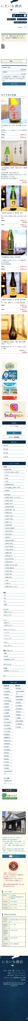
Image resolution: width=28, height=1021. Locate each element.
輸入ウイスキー (8, 615)
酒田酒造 (6, 694)
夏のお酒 (5, 449)
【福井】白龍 (8, 574)
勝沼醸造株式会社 (8, 781)
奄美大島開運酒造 (20, 692)
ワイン (5, 620)
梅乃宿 (6, 656)
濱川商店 (6, 753)
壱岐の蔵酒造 (19, 721)
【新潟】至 (8, 537)
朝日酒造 (18, 688)
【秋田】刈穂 (8, 512)
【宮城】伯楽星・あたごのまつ (13, 497)
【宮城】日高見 (9, 500)
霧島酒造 (18, 714)
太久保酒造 (19, 705)
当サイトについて (22, 19)
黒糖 (5, 604)
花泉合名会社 (7, 740)
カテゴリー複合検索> (14, 437)
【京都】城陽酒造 (9, 568)
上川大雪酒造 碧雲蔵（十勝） (13, 487)
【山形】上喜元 (9, 515)
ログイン (15, 12)
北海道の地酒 (7, 469)
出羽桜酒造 (7, 710)
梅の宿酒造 (7, 716)
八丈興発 (18, 727)
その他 (6, 481)
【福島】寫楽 (8, 577)
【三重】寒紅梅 (9, 549)
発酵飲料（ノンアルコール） (11, 670)
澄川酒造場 (7, 725)
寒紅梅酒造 (7, 749)
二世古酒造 (7, 731)
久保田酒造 (7, 691)
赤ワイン (6, 642)
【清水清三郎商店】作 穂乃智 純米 (12, 213)
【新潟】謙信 (8, 534)
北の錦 (6, 478)
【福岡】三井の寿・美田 (11, 565)
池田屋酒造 (7, 743)
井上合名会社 (7, 722)
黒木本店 (18, 711)
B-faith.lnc (21, 984)
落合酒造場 (19, 708)
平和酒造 (6, 719)
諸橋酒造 (6, 706)
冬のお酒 (5, 456)
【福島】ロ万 (8, 522)
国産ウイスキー (8, 612)
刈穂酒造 (6, 703)
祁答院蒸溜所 (19, 699)
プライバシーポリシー (20, 975)
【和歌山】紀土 (9, 555)
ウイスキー (6, 609)
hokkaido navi (14, 985)
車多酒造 (6, 765)
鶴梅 (5, 653)
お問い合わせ (14, 83)
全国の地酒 (7, 494)
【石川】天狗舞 (9, 546)
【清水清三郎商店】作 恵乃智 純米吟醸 (13, 299)
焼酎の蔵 (17, 685)
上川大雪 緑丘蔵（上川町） (12, 472)
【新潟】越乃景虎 (9, 540)
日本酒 (5, 466)
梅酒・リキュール (7, 650)
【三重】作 (8, 583)
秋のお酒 (5, 453)
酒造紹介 (23, 979)
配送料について (11, 19)
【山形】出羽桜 (9, 519)
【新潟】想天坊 (9, 531)
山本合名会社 (7, 700)
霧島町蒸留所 (19, 696)
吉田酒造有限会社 (8, 772)
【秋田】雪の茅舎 (9, 506)
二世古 (6, 475)
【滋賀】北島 (8, 552)
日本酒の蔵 (6, 685)
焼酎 (4, 592)
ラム (4, 675)
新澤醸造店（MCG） (9, 659)
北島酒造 (6, 768)
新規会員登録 (22, 12)
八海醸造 (6, 713)
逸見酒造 (6, 746)
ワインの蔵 (6, 778)
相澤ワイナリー (9, 625)
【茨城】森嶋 (8, 525)
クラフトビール (7, 664)
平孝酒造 (6, 688)
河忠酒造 (6, 762)
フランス (7, 632)
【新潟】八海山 (9, 543)
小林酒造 (6, 697)
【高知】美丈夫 (9, 561)
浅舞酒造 (6, 756)
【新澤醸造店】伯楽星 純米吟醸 (11, 257)
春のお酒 (5, 445)
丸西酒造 (18, 702)
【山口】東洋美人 (9, 558)
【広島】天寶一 (9, 571)
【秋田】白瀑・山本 (10, 509)
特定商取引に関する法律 (20, 22)
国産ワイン (7, 622)
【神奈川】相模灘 (9, 528)
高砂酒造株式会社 (9, 484)
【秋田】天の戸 (9, 503)
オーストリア (8, 638)
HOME (5, 970)
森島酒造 (6, 759)
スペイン (7, 635)
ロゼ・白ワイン (8, 645)
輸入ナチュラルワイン (10, 629)
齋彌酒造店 (7, 737)
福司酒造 (7, 490)
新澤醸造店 (7, 734)
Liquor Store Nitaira (19, 982)
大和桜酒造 (19, 724)
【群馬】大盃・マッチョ (11, 586)
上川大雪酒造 (7, 728)
